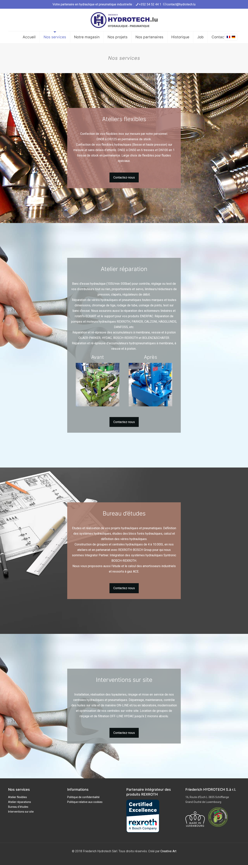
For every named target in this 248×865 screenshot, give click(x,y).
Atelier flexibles (17, 797)
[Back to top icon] (229, 857)
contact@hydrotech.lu (181, 4)
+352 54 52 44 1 (150, 4)
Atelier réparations (19, 801)
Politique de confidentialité (83, 797)
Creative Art (168, 851)
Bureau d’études (18, 806)
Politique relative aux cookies (84, 801)
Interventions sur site (21, 811)
